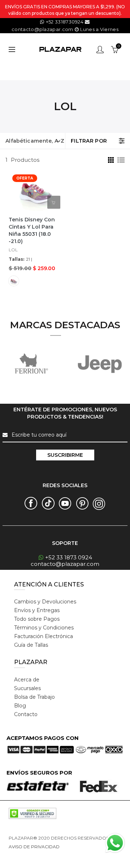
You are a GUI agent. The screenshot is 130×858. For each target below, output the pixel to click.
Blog (20, 705)
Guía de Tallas (31, 645)
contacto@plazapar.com (65, 563)
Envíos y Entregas (37, 610)
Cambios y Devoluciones (45, 601)
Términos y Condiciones (44, 627)
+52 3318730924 (64, 22)
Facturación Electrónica (43, 636)
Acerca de (26, 679)
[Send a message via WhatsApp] (115, 843)
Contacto (26, 714)
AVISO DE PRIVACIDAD (34, 846)
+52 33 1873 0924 (68, 557)
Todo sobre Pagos (37, 619)
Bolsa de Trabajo (34, 697)
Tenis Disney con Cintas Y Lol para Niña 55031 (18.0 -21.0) (32, 230)
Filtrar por (89, 141)
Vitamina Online (78, 846)
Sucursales (27, 688)
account (100, 49)
